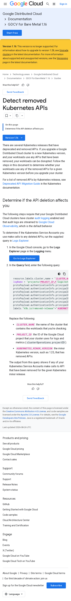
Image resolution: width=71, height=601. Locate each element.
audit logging (42, 218)
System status (10, 489)
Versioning (62, 58)
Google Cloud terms (55, 573)
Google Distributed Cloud (22, 14)
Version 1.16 (14, 137)
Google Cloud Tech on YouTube (19, 561)
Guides (57, 78)
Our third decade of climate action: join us (25, 578)
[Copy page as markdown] (17, 115)
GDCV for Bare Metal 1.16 (27, 24)
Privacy (24, 573)
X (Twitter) (8, 550)
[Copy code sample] (64, 274)
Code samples (10, 515)
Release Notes (10, 484)
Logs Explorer (20, 240)
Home (5, 74)
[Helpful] (22, 85)
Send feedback (15, 91)
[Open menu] (5, 4)
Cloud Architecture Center (16, 520)
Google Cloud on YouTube (16, 555)
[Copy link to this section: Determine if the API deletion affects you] (12, 206)
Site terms (36, 573)
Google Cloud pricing (13, 449)
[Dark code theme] (59, 274)
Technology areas (21, 74)
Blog (5, 540)
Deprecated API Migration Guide (21, 183)
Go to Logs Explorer (24, 258)
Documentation (20, 19)
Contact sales (10, 459)
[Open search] (48, 4)
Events (6, 545)
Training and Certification (16, 525)
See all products (11, 443)
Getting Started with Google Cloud (20, 509)
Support (7, 479)
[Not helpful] (27, 85)
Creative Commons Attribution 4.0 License (26, 411)
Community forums (13, 474)
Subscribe (56, 585)
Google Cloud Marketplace (16, 454)
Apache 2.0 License (30, 414)
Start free (12, 32)
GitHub (6, 504)
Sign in (63, 4)
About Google (10, 573)
